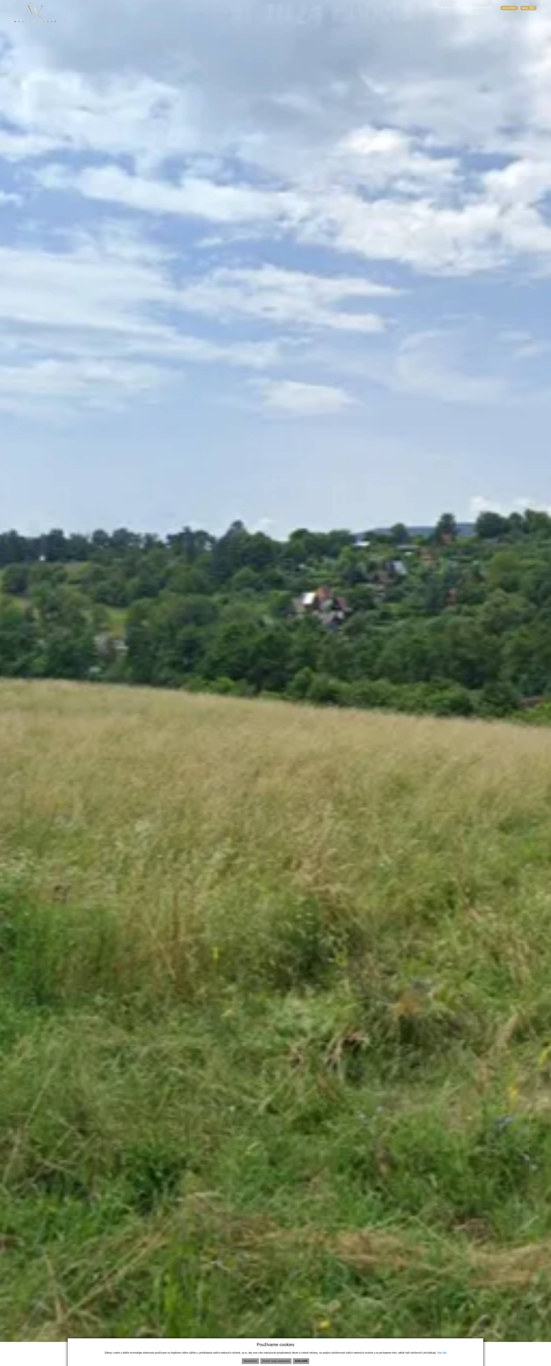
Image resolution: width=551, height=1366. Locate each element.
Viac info (442, 1352)
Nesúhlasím (250, 1361)
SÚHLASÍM (301, 1361)
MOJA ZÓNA (509, 8)
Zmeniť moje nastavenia (276, 1361)
